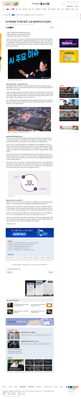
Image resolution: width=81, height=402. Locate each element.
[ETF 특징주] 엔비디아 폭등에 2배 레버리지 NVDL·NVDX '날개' (21, 305)
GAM (76, 9)
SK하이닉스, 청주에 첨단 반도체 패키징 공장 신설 (19, 248)
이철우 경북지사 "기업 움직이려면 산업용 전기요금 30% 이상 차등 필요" (29, 15)
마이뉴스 (76, 6)
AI (16, 257)
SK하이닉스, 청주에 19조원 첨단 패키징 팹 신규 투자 (19, 246)
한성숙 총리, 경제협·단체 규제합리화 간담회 (47, 362)
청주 (31, 257)
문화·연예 (67, 9)
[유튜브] (67, 387)
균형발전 (36, 257)
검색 (77, 4)
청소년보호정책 (31, 386)
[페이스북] (69, 387)
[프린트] (53, 27)
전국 (63, 9)
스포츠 (72, 9)
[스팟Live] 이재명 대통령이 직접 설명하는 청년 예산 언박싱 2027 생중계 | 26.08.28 (68, 119)
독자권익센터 (38, 386)
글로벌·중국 (38, 9)
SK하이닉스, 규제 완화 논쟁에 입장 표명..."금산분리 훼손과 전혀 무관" (23, 243)
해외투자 (44, 9)
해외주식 (70, 6)
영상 (11, 9)
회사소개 (4, 386)
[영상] (69, 92)
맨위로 (50, 272)
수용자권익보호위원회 (48, 386)
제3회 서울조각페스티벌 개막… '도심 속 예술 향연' (29, 362)
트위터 (11, 27)
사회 (33, 9)
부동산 (58, 9)
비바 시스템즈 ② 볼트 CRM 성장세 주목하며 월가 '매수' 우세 (38, 305)
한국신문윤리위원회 (72, 389)
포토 (17, 9)
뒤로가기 (10, 272)
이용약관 (55, 386)
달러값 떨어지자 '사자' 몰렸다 (28, 332)
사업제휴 (15, 386)
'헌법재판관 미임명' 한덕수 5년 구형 (30, 341)
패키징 (25, 257)
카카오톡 (7, 27)
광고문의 (61, 386)
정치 (20, 9)
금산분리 (42, 257)
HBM (21, 257)
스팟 (62, 85)
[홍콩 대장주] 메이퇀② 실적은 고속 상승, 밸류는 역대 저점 (38, 312)
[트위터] (71, 387)
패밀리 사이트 (71, 391)
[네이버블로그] (73, 387)
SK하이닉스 (11, 257)
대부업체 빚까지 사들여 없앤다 (14, 351)
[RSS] (77, 387)
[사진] (13, 335)
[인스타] (75, 387)
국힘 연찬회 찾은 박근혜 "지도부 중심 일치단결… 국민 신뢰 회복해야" (38, 368)
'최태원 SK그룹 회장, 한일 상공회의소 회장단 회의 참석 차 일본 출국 (15, 369)
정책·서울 (25, 9)
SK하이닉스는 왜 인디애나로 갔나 (15, 349)
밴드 (13, 27)
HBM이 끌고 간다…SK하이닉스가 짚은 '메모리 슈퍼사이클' (21, 244)
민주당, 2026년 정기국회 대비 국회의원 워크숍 (47, 368)
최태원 (48, 257)
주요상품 (9, 386)
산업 (49, 9)
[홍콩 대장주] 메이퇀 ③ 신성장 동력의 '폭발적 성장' (21, 312)
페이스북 (9, 27)
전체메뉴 (4, 9)
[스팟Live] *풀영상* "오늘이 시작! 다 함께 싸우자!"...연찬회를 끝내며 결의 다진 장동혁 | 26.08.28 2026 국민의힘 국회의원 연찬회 (69, 107)
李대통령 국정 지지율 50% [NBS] (15, 353)
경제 (30, 9)
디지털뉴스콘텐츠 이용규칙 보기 (14, 269)
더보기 (77, 15)
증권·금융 (53, 9)
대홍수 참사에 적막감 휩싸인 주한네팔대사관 (29, 368)
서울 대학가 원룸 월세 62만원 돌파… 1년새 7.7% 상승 (38, 362)
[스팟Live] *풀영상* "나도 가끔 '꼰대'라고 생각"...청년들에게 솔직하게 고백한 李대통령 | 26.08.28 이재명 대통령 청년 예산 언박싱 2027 (68, 95)
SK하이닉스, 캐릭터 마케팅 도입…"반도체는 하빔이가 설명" (21, 249)
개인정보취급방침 (22, 386)
